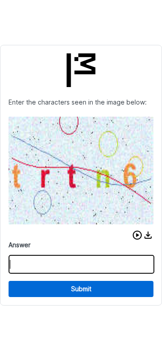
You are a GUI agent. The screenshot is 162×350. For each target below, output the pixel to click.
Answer (20, 245)
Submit (81, 289)
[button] (137, 235)
